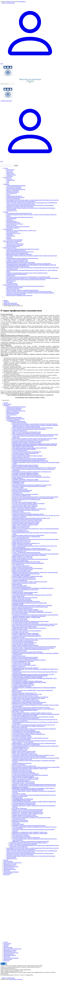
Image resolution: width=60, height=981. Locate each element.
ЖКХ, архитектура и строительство (12, 241)
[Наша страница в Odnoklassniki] (1, 976)
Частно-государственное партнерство (15, 189)
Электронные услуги (11, 210)
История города (10, 169)
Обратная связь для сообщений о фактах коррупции (19, 295)
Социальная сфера (8, 229)
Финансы (6, 212)
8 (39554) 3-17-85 (9, 1)
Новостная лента (8, 959)
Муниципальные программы (13, 188)
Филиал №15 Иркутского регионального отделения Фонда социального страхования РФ (28, 263)
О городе (6, 168)
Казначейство (9, 219)
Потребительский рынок (12, 192)
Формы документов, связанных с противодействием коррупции (22, 290)
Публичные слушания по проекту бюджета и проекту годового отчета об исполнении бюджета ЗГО (31, 214)
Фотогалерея (9, 176)
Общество (8, 238)
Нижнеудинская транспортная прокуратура (17, 253)
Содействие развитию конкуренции (15, 197)
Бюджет (8, 216)
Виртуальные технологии (16, 979)
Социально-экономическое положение (16, 185)
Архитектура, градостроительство (14, 243)
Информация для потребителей (11, 304)
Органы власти (7, 177)
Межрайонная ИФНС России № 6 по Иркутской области (20, 262)
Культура (8, 237)
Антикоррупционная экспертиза (14, 287)
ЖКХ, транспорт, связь (12, 242)
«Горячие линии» (10, 275)
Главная (5, 300)
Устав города (9, 172)
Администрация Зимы (6, 100)
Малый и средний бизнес (12, 190)
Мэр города (9, 178)
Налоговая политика (11, 221)
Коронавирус (9, 282)
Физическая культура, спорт (13, 233)
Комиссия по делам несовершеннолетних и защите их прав (21, 230)
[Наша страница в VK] (2, 976)
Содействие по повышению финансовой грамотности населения (22, 249)
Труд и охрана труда (11, 193)
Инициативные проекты (10, 955)
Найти (16, 165)
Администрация (10, 180)
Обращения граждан (9, 954)
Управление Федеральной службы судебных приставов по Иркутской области (26, 279)
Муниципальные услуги (10, 951)
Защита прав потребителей (13, 198)
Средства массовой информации (14, 239)
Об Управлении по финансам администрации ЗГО (19, 213)
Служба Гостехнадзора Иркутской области (17, 259)
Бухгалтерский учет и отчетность (14, 223)
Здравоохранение (10, 235)
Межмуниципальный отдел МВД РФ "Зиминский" (19, 254)
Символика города (11, 174)
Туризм (8, 194)
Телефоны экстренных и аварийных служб (17, 261)
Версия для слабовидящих (8, 2)
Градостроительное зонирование (14, 245)
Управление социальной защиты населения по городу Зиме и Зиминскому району (27, 273)
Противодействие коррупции (11, 284)
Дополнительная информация (11, 958)
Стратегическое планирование (14, 186)
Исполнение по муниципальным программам (17, 226)
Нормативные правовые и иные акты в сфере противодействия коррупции (25, 286)
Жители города (10, 173)
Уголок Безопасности (11, 283)
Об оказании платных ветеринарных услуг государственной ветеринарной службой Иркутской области (32, 278)
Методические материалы (12, 288)
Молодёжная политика (12, 231)
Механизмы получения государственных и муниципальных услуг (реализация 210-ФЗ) (28, 276)
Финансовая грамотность (12, 227)
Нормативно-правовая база (13, 222)
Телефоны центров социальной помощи (16, 274)
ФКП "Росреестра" (11, 280)
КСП (7, 182)
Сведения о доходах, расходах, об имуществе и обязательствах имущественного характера (29, 291)
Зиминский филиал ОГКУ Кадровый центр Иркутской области (22, 258)
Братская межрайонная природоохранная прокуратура (20, 251)
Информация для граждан (10, 247)
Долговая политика (11, 218)
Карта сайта (6, 960)
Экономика (6, 184)
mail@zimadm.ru (22, 1)
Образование (9, 234)
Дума (7, 181)
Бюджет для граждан (11, 225)
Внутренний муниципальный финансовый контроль (19, 217)
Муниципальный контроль (13, 246)
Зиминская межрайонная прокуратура (15, 250)
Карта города (9, 170)
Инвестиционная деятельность (14, 196)
